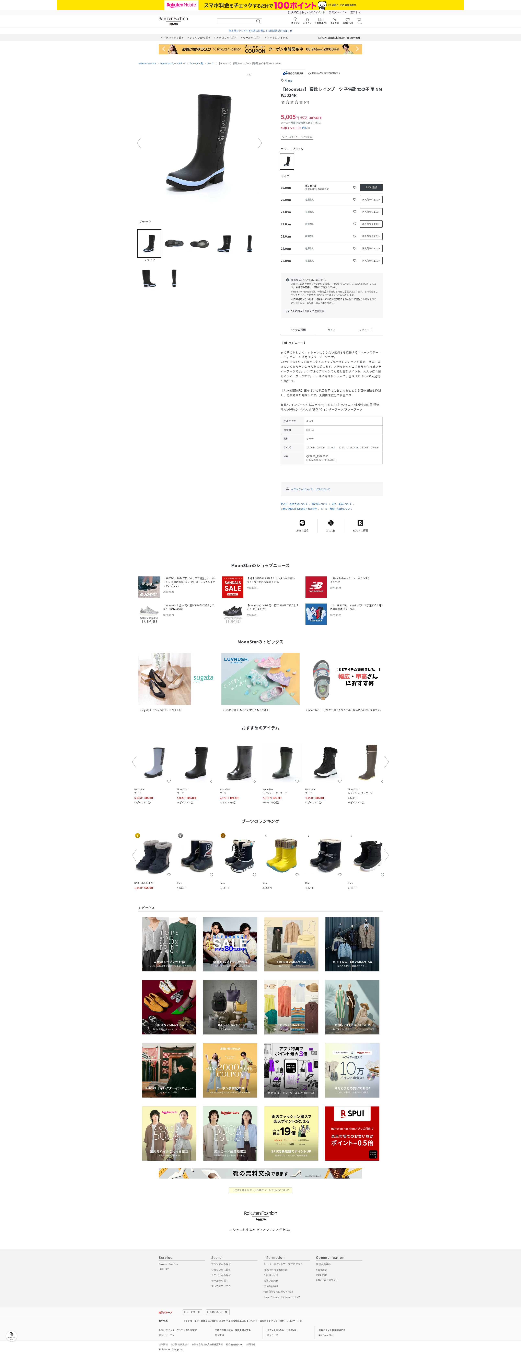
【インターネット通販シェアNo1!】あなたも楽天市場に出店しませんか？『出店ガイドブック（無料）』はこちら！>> (243, 1320)
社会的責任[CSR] (234, 1344)
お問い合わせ (271, 1280)
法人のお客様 (271, 1286)
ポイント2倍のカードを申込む (282, 1330)
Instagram (321, 1274)
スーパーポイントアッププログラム (283, 1264)
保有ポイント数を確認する (332, 1330)
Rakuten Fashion (147, 63)
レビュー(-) (365, 330)
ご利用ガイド (271, 1275)
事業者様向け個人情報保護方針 (207, 1344)
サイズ (332, 330)
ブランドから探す (221, 1264)
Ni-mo (288, 80)
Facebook (321, 1269)
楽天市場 (355, 12)
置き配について (319, 504)
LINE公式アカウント (327, 1279)
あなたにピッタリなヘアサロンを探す (178, 1330)
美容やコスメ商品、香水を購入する (233, 1330)
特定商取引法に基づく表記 (278, 1291)
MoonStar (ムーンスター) (173, 63)
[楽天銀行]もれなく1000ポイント (306, 12)
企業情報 (163, 1344)
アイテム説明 (298, 330)
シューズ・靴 (196, 63)
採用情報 (250, 1344)
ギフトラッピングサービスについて (310, 489)
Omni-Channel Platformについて (282, 1297)
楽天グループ (336, 12)
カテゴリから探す (221, 1275)
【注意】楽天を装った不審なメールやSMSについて (260, 1190)
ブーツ (210, 63)
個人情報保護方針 (180, 1344)
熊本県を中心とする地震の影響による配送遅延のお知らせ (260, 30)
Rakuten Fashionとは (276, 1269)
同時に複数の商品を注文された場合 (299, 508)
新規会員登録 (323, 1264)
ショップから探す (221, 1269)
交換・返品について (342, 504)
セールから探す (219, 1280)
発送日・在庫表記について (294, 504)
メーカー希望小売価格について (336, 508)
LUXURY (164, 1269)
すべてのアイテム (221, 1286)
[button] (199, 143)
